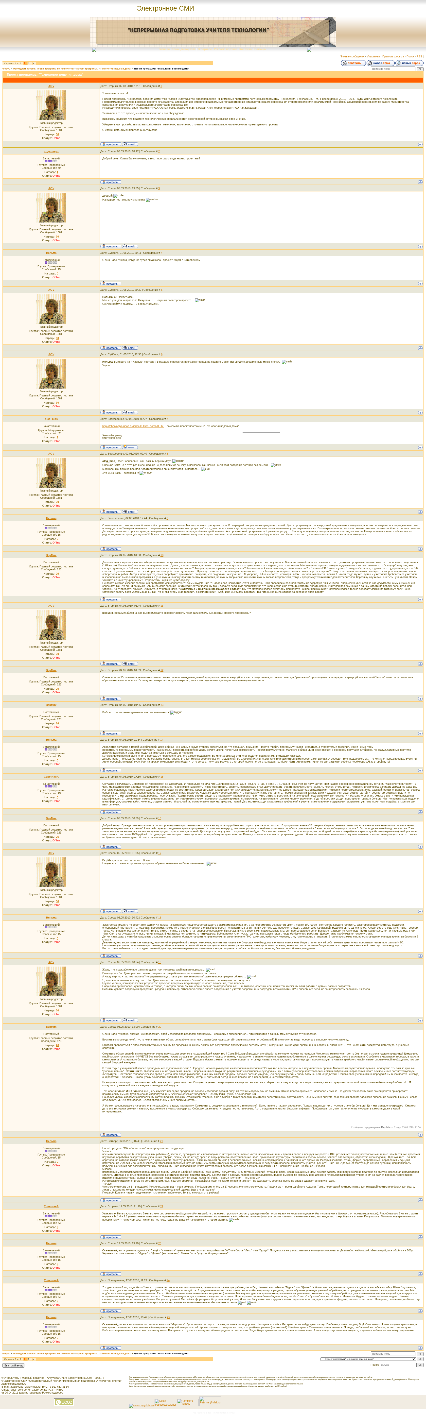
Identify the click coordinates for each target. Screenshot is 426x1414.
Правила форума (393, 56)
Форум (6, 69)
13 (161, 704)
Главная (164, 49)
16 (159, 818)
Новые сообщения (352, 56)
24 (168, 1280)
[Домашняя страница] (130, 446)
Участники (373, 56)
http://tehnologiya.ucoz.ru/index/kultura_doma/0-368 (133, 426)
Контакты (245, 49)
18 (159, 917)
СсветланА (51, 776)
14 (161, 739)
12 (161, 670)
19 (159, 962)
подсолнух (51, 151)
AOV (51, 86)
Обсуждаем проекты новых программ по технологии (43, 69)
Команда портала (183, 49)
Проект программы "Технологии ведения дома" (103, 69)
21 (161, 1141)
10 (161, 555)
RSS (419, 56)
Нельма (51, 252)
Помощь (260, 49)
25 (168, 1317)
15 (161, 776)
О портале (205, 49)
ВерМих (51, 555)
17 (159, 853)
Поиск (410, 56)
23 (159, 1243)
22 (161, 1206)
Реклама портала (225, 49)
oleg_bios (51, 418)
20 (159, 1026)
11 (161, 605)
